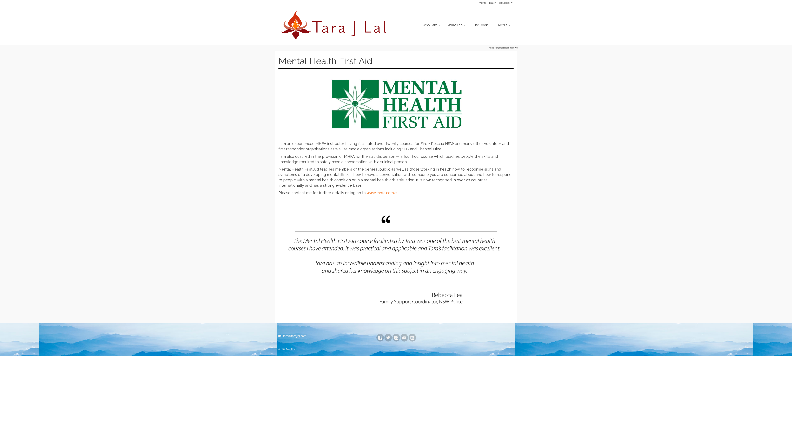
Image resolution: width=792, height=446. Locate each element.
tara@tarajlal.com (294, 336)
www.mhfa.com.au (382, 193)
